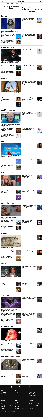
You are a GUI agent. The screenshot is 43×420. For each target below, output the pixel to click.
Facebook (17, 392)
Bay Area (3, 3)
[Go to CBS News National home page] (21, 1)
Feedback (31, 408)
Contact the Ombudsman (33, 409)
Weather (12, 3)
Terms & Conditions (32, 396)
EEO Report (3, 408)
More (6, 16)
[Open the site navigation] (8, 1)
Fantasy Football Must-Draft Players (6, 395)
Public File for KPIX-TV (5, 402)
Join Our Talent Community (34, 405)
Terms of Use (17, 406)
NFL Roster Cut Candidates (6, 393)
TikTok (16, 395)
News (8, 3)
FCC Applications (4, 406)
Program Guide (32, 392)
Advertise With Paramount (34, 403)
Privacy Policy (17, 402)
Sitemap (30, 398)
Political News (3, 390)
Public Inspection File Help (6, 405)
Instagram (17, 393)
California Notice (18, 403)
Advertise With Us (32, 395)
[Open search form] (40, 1)
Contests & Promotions (33, 393)
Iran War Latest (3, 392)
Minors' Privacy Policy (19, 408)
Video (21, 3)
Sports (17, 3)
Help (30, 406)
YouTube (16, 390)
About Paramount (32, 402)
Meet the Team (32, 390)
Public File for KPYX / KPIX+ (6, 403)
